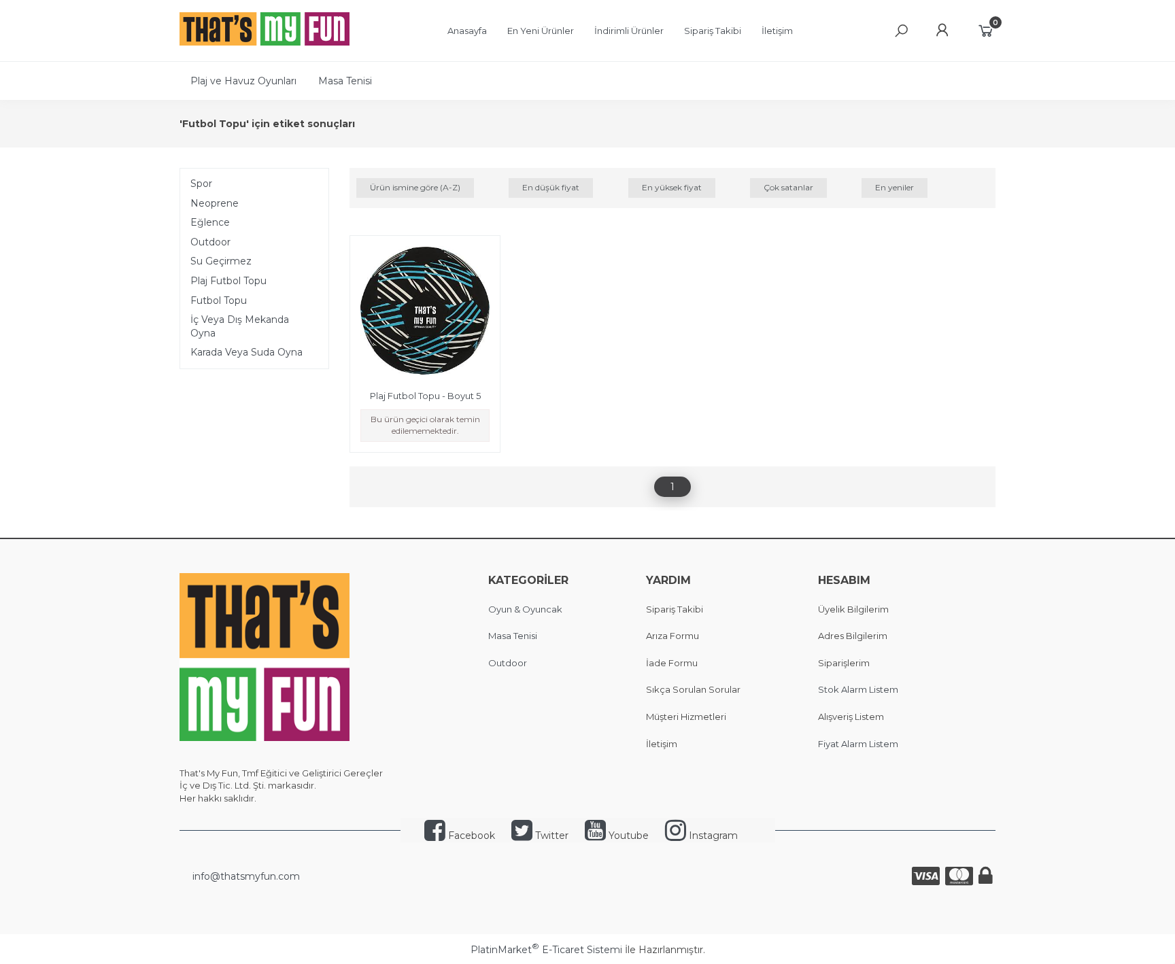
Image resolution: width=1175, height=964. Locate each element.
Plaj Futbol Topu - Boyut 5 (425, 395)
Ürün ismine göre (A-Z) (415, 187)
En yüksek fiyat (672, 187)
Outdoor (210, 242)
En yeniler (894, 187)
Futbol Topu (218, 300)
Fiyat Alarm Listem (858, 743)
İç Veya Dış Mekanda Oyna (239, 326)
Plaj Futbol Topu (228, 281)
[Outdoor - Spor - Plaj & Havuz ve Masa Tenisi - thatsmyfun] (265, 42)
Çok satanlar (788, 187)
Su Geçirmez (221, 261)
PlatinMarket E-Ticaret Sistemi (546, 950)
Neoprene (214, 203)
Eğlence (210, 222)
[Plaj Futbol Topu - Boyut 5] (425, 312)
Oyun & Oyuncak (525, 609)
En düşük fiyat (550, 187)
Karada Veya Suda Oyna (246, 352)
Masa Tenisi (512, 635)
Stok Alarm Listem (858, 689)
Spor (201, 183)
